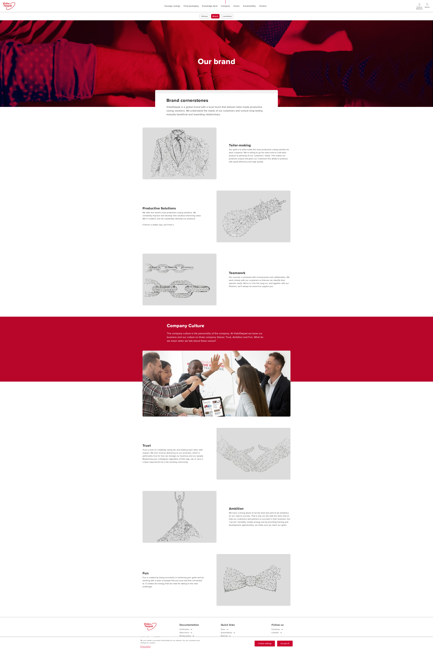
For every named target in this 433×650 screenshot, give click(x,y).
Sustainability (249, 6)
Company (225, 6)
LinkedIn (275, 632)
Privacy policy (185, 636)
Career (236, 6)
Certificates (184, 629)
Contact (263, 6)
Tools (223, 629)
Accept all (285, 643)
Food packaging (191, 6)
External (224, 636)
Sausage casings (172, 6)
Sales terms (184, 632)
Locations (227, 16)
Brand (215, 16)
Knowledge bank (210, 6)
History (204, 16)
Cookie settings (265, 643)
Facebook (276, 629)
